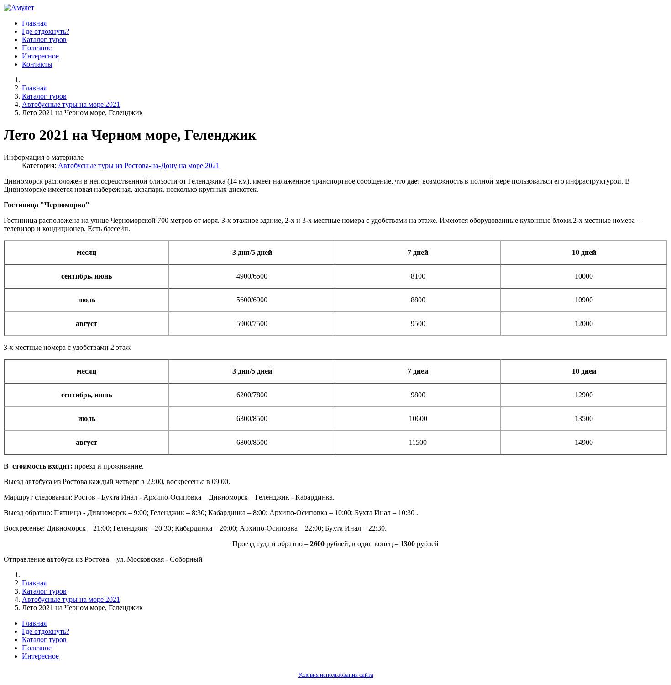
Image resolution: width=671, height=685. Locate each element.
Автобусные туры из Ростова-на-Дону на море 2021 (139, 165)
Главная (34, 23)
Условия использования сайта (335, 675)
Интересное (40, 56)
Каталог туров (44, 39)
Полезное (37, 48)
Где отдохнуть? (45, 31)
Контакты (37, 64)
